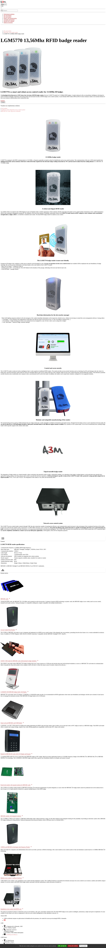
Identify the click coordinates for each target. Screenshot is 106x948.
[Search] (2, 10)
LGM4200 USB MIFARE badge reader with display (14, 692)
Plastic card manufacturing (10, 18)
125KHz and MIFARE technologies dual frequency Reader (15, 847)
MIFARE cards (4, 599)
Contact (3, 102)
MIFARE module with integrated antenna (11, 816)
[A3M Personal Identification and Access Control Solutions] (3, 2)
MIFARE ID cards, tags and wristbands (10, 111)
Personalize (83, 946)
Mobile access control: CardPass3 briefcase (11, 878)
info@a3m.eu (11, 934)
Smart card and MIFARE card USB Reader (11, 723)
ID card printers (7, 15)
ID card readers (7, 17)
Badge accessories (8, 22)
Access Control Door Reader (8, 630)
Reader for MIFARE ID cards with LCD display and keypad (16, 754)
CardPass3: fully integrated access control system (13, 109)
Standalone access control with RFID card (11, 909)
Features (3, 100)
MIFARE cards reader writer (11, 32)
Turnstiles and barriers (9, 19)
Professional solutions (9, 14)
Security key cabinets (9, 21)
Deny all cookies (73, 946)
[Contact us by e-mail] (5, 920)
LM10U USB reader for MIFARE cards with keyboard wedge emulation (19, 661)
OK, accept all (62, 946)
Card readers (4, 108)
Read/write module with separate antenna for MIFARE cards (16, 785)
